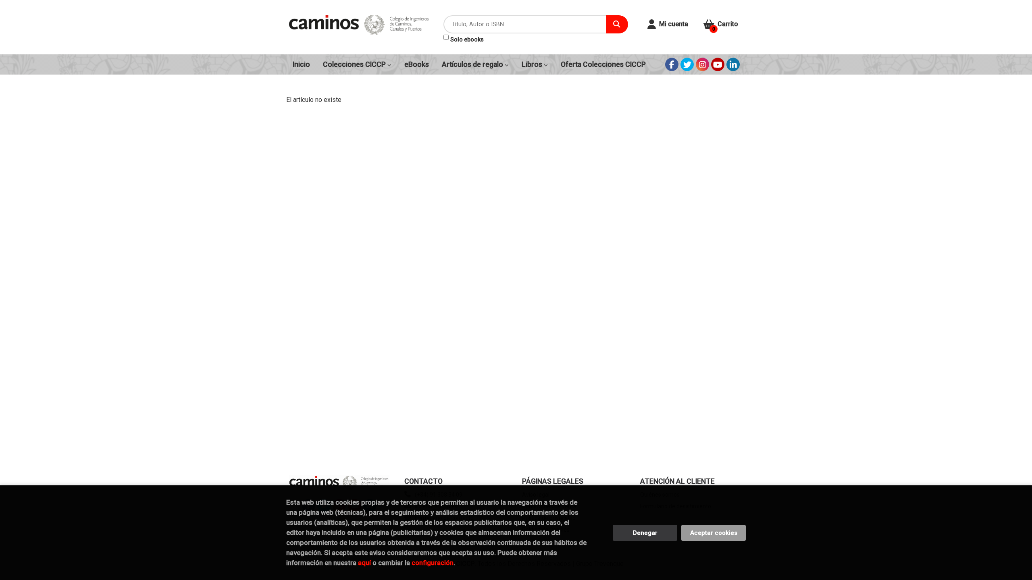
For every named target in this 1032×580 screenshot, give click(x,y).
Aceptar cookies (713, 532)
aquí (364, 563)
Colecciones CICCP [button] (355, 64)
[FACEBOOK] (671, 64)
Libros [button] (533, 64)
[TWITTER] (687, 64)
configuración (433, 563)
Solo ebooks (467, 39)
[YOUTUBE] (717, 64)
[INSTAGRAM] (702, 64)
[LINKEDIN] (733, 64)
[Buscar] (617, 24)
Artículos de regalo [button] (473, 64)
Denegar (645, 532)
